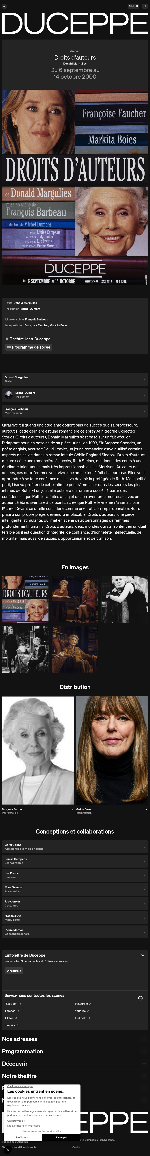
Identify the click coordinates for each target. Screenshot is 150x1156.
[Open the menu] (4, 6)
